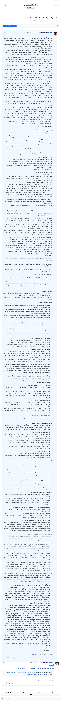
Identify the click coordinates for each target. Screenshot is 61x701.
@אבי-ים (51, 665)
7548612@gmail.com (36, 654)
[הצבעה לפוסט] (14, 658)
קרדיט (48, 647)
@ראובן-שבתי (50, 668)
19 (11, 658)
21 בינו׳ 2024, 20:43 (34, 662)
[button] (58, 698)
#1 (4, 32)
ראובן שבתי (49, 32)
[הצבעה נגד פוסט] (8, 658)
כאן (42, 650)
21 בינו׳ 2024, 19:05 (33, 32)
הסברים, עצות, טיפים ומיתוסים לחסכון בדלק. (30, 668)
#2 (2, 662)
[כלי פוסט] (4, 658)
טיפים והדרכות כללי (52, 20)
